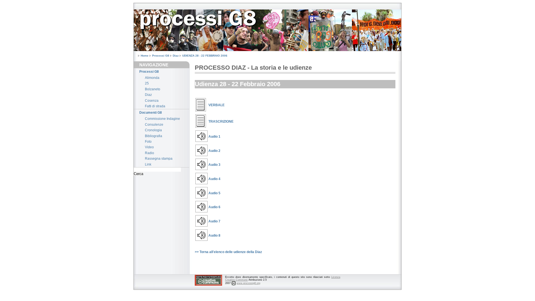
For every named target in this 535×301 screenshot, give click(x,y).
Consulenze (154, 125)
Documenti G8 (150, 113)
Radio (149, 153)
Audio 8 (214, 235)
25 (147, 83)
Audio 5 (214, 193)
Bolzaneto (152, 89)
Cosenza (152, 101)
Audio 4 (214, 179)
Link (148, 164)
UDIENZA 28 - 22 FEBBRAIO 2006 (204, 55)
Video (149, 147)
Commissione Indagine (162, 119)
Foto (148, 142)
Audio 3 (214, 165)
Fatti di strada (155, 106)
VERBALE (216, 105)
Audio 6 (214, 207)
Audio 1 (214, 137)
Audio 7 (214, 221)
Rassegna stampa (158, 159)
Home (145, 55)
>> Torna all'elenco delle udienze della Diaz (228, 252)
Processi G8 (160, 55)
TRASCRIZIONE (221, 121)
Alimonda (152, 78)
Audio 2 (214, 151)
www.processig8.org (248, 283)
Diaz (176, 55)
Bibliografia (153, 136)
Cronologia (153, 130)
